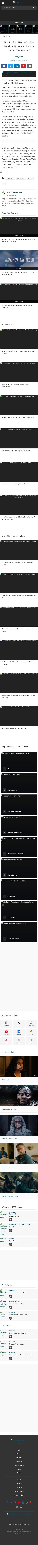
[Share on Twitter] (10, 66)
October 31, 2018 (15, 61)
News (3, 36)
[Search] (34, 8)
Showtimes (19, 1461)
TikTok (6, 1043)
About (19, 1480)
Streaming (19, 1457)
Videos (19, 1469)
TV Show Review (14, 1216)
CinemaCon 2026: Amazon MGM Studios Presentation (15, 385)
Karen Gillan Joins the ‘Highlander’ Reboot (16, 484)
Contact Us (19, 1484)
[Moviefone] (19, 3)
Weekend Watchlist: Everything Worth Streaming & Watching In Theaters (18, 240)
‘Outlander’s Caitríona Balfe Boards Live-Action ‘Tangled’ (17, 663)
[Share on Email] (29, 66)
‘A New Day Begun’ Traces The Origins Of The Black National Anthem (19, 273)
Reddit (31, 1034)
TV (9, 36)
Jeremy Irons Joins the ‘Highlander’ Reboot (16, 451)
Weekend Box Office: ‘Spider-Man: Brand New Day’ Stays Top (19, 696)
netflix (30, 178)
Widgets (31, 1043)
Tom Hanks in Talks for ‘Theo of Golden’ (15, 728)
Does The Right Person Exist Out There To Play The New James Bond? (19, 518)
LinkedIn (19, 1034)
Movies (19, 1450)
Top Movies (7, 1285)
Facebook (6, 1025)
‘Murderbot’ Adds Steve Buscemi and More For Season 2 (17, 564)
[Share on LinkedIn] (16, 66)
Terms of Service (19, 1491)
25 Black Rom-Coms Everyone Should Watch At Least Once (17, 306)
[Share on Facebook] (4, 66)
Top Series (6, 1325)
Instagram (31, 1025)
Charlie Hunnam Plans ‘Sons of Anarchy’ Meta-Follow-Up (17, 630)
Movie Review (13, 1227)
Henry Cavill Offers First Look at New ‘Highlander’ (18, 417)
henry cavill (10, 178)
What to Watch (19, 1465)
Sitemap (19, 1487)
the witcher (20, 178)
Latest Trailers (8, 1051)
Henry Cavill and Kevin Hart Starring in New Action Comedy (18, 352)
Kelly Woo (19, 57)
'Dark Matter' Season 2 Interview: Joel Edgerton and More (19, 597)
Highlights (19, 23)
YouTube (6, 1034)
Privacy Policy (19, 1495)
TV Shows (19, 1454)
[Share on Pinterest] (23, 66)
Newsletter (19, 1043)
